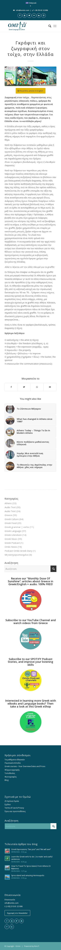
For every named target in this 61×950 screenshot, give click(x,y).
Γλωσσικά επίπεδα (13, 763)
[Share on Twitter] (24, 387)
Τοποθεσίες (10, 773)
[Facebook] (7, 921)
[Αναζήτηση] (48, 26)
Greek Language (13, 530)
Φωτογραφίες (11, 777)
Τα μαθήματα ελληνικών (15, 759)
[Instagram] (21, 921)
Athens (8, 503)
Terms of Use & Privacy (14, 808)
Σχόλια (8, 804)
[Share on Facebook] (11, 387)
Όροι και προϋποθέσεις (15, 811)
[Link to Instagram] (43, 15)
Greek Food (11, 523)
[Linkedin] (11, 927)
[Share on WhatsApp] (37, 387)
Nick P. (37, 946)
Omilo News (11, 546)
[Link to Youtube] (24, 15)
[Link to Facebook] (20, 15)
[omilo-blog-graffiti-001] (30, 76)
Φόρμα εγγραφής (12, 770)
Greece (8, 515)
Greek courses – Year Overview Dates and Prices (25, 766)
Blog (6, 780)
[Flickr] (7, 927)
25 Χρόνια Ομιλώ (12, 801)
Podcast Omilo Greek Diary (18, 550)
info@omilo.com (22, 10)
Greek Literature (13, 534)
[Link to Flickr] (34, 15)
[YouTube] (11, 921)
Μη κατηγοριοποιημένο (17, 554)
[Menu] (54, 25)
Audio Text (10, 507)
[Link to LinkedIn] (39, 15)
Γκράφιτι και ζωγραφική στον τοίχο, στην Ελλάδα (30, 48)
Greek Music (11, 538)
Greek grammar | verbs (17, 527)
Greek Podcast (12, 542)
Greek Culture (12, 519)
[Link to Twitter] (29, 15)
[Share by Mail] (50, 387)
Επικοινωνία (10, 899)
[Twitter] (16, 921)
